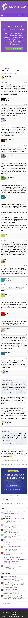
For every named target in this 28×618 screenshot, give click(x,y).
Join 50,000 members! (14, 48)
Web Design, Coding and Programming (12, 557)
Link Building (6, 544)
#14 (26, 358)
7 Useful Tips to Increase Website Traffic (13, 530)
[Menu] (2, 15)
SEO (18, 307)
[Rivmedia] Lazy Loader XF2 (10, 576)
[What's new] (23, 15)
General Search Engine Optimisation (11, 527)
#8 (26, 240)
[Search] (26, 15)
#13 (26, 334)
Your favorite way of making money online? (14, 534)
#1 (26, 82)
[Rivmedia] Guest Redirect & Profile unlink (14, 583)
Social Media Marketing (8, 522)
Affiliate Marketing (7, 537)
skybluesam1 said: (6, 380)
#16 (26, 428)
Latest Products (6, 573)
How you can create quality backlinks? (13, 525)
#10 (26, 284)
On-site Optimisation (8, 516)
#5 (26, 161)
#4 (26, 145)
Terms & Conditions (14, 612)
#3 (26, 124)
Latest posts (5, 508)
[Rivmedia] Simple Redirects (10, 589)
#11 (26, 300)
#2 (26, 104)
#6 (26, 183)
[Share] (25, 82)
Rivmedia (16, 610)
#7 (26, 201)
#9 (26, 265)
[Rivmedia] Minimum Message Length (13, 596)
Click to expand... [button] (14, 392)
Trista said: (4, 431)
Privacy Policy (6, 612)
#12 (26, 318)
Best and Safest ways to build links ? (12, 566)
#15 (26, 377)
